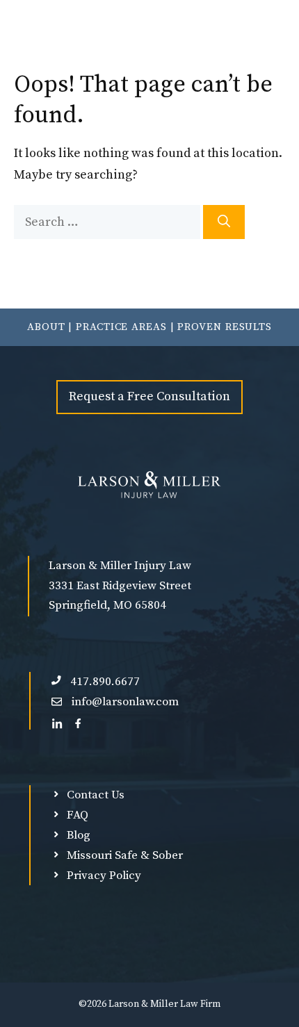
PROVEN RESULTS (224, 327)
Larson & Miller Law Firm (164, 1004)
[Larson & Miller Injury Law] (102, 35)
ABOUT (46, 327)
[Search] (224, 222)
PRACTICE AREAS (121, 327)
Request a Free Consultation (149, 396)
